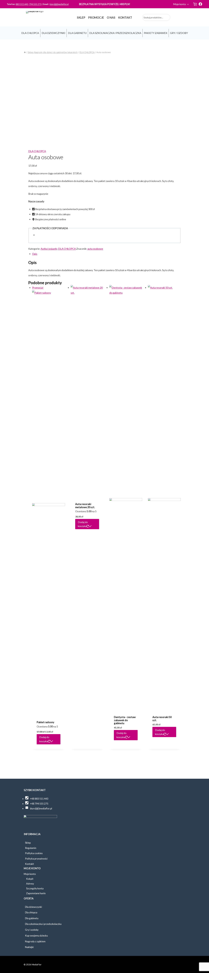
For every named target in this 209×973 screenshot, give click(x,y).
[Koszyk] (194, 4)
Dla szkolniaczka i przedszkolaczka (43, 923)
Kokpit (29, 878)
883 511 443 (22, 4)
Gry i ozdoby (32, 929)
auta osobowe (95, 248)
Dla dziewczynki (33, 906)
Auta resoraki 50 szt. (162, 719)
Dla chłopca (31, 912)
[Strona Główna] (25, 52)
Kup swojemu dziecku (36, 935)
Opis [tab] (34, 253)
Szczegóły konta (35, 888)
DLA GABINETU (77, 33)
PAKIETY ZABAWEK (155, 33)
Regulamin (30, 847)
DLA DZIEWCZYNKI (53, 33)
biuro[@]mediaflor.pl (59, 4)
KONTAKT (125, 17)
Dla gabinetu (31, 918)
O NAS (111, 17)
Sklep (28, 842)
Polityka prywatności (36, 858)
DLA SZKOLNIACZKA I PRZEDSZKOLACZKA (115, 33)
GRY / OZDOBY (179, 33)
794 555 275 (35, 4)
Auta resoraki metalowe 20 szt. (85, 505)
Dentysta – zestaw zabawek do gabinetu (125, 720)
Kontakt (29, 863)
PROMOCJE (96, 17)
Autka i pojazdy (49, 248)
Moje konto (179, 4)
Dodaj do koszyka (44, 739)
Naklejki (29, 947)
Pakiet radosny (45, 722)
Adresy (30, 883)
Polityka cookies (34, 853)
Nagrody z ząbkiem (35, 941)
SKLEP (81, 17)
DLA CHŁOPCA (30, 33)
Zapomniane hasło (36, 893)
